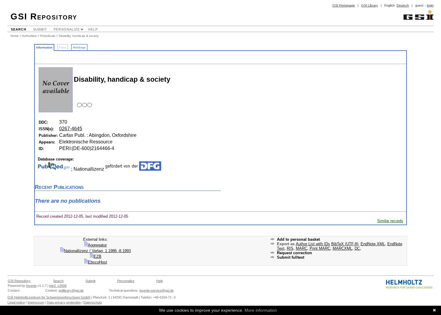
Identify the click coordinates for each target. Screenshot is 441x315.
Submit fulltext (290, 257)
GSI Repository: (19, 281)
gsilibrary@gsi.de (71, 290)
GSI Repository (43, 16)
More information (260, 310)
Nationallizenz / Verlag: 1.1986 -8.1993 (97, 251)
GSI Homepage (343, 5)
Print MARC (320, 248)
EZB (97, 256)
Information (44, 47)
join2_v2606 (58, 285)
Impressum (36, 302)
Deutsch (403, 5)
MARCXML (342, 248)
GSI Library (369, 5)
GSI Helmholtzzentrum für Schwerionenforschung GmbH (49, 297)
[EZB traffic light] (83, 105)
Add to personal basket (298, 239)
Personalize (67, 29)
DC (357, 248)
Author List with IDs (313, 244)
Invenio (31, 285)
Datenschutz (92, 302)
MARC (301, 248)
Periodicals (47, 35)
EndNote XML (373, 244)
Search (18, 29)
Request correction (294, 253)
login (430, 5)
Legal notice (16, 302)
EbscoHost (97, 262)
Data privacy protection (64, 302)
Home (14, 35)
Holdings (79, 47)
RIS (290, 248)
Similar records (390, 221)
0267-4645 (70, 128)
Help (93, 29)
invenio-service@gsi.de (157, 290)
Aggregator (97, 245)
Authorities (29, 35)
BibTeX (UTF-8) (344, 244)
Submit (40, 29)
